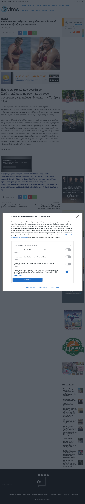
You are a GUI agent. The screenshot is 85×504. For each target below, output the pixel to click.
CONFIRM (27, 280)
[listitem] (42, 245)
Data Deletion (30, 287)
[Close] (78, 217)
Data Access (42, 287)
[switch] (68, 249)
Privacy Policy (54, 287)
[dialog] (42, 252)
